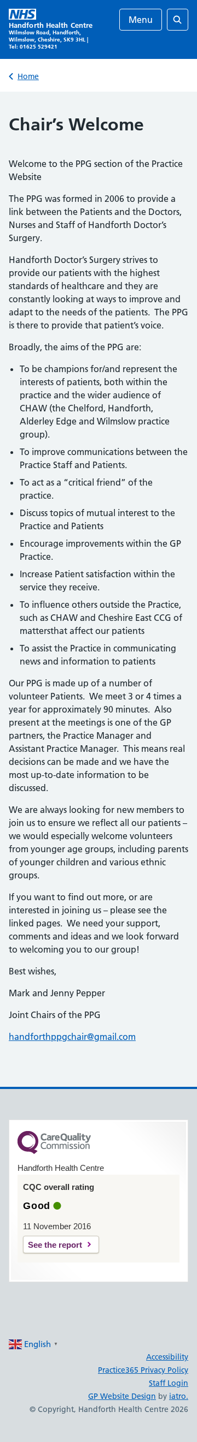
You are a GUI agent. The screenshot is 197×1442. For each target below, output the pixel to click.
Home (28, 76)
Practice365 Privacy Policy (143, 1370)
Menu (141, 19)
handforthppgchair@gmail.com (72, 1036)
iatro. (178, 1396)
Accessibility (167, 1357)
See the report (55, 1244)
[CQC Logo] (54, 1151)
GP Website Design (122, 1396)
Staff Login (168, 1383)
